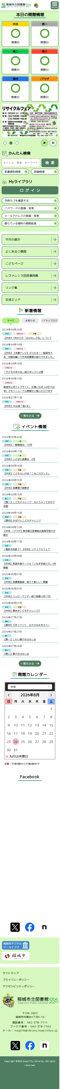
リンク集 (11, 288)
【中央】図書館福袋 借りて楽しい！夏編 (25, 581)
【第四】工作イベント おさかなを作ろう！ (26, 625)
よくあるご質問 (15, 251)
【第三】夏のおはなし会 (16, 653)
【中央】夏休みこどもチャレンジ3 (21, 610)
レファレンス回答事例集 (21, 276)
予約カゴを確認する (17, 200)
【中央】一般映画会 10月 (18, 444)
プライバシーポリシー (16, 980)
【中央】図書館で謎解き (16, 487)
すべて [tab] (10, 320)
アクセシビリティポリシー (19, 986)
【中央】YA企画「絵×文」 (17, 405)
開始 (44, 142)
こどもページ (14, 264)
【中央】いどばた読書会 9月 (19, 459)
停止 (53, 142)
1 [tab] (4, 143)
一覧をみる (27, 416)
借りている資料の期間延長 (20, 223)
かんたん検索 (19, 153)
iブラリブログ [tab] (50, 320)
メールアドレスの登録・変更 (21, 216)
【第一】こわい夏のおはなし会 (19, 639)
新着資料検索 (13, 172)
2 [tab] (10, 143)
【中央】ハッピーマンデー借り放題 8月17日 (26, 596)
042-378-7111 (37, 1022)
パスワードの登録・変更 (19, 208)
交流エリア (12, 300)
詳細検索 (39, 172)
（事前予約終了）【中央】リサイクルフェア (26, 549)
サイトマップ (11, 973)
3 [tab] (16, 143)
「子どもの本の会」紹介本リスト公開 (23, 371)
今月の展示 (12, 239)
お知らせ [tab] (30, 320)
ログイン (31, 190)
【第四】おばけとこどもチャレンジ (22, 520)
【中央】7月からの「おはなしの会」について (28, 337)
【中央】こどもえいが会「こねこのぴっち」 (27, 473)
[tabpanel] (30, 120)
